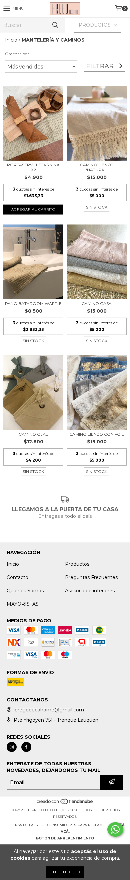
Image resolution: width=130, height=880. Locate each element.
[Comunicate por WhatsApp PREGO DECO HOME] (115, 829)
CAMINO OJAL (33, 434)
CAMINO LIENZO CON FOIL (96, 434)
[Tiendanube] (65, 803)
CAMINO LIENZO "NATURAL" (97, 167)
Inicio (11, 40)
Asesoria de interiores (90, 591)
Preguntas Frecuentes (91, 577)
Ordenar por (17, 53)
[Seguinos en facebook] (26, 747)
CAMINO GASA (97, 303)
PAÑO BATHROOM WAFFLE (33, 303)
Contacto (17, 577)
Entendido (65, 871)
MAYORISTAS (23, 604)
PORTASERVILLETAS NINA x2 (33, 167)
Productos (77, 564)
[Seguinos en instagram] (12, 747)
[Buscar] (55, 25)
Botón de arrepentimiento (65, 838)
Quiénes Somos (25, 591)
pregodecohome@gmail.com (49, 710)
